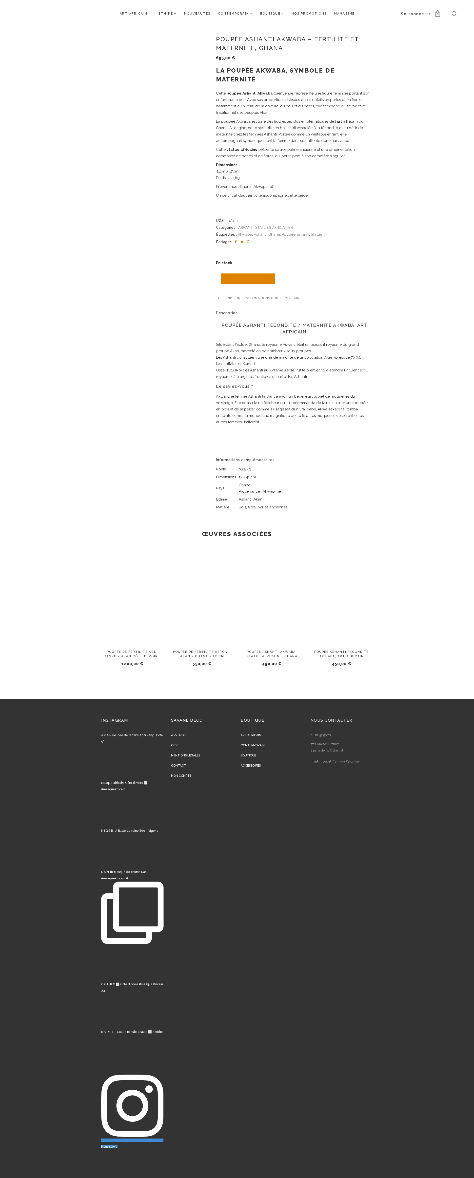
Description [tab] (229, 298)
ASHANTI (246, 227)
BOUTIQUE (248, 755)
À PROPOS (178, 735)
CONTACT (178, 765)
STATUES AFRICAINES (274, 227)
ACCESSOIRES (251, 765)
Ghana (274, 234)
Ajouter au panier (248, 278)
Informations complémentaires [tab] (274, 298)
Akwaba (245, 234)
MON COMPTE (181, 775)
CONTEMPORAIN (253, 745)
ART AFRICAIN (251, 735)
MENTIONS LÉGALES (185, 755)
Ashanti (260, 234)
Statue (316, 234)
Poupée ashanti (295, 234)
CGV (174, 745)
